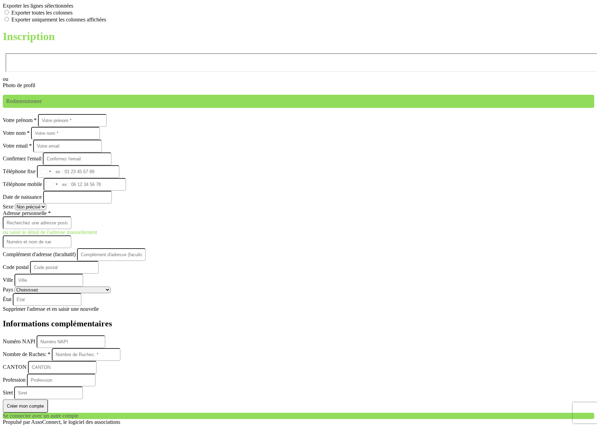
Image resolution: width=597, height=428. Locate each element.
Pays (9, 289)
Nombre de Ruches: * (27, 354)
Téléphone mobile (23, 184)
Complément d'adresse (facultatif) (40, 254)
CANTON (15, 367)
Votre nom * (17, 133)
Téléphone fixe (20, 171)
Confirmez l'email (22, 158)
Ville (9, 280)
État (8, 299)
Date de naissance (23, 197)
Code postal (16, 267)
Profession (15, 380)
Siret (8, 393)
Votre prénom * (20, 120)
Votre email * (18, 146)
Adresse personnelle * (27, 213)
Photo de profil (19, 85)
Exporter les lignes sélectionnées (38, 6)
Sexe (9, 207)
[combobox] (45, 172)
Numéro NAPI (20, 341)
